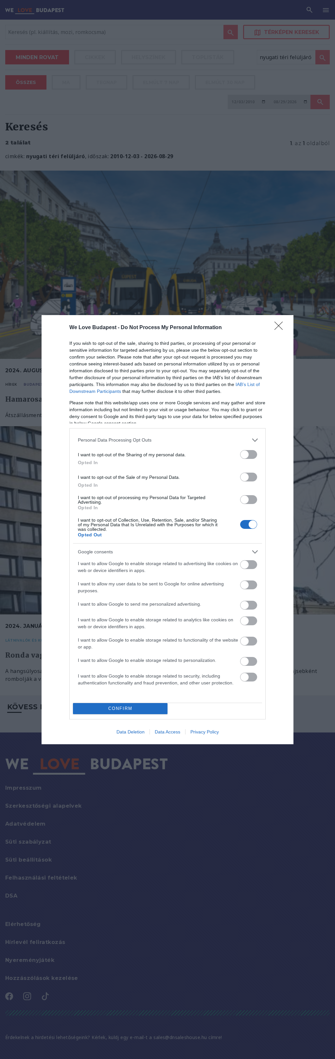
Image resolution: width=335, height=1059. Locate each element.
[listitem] (167, 440)
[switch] (248, 454)
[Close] (280, 328)
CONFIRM (120, 708)
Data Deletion (130, 731)
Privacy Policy (204, 731)
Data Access (167, 731)
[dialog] (167, 529)
